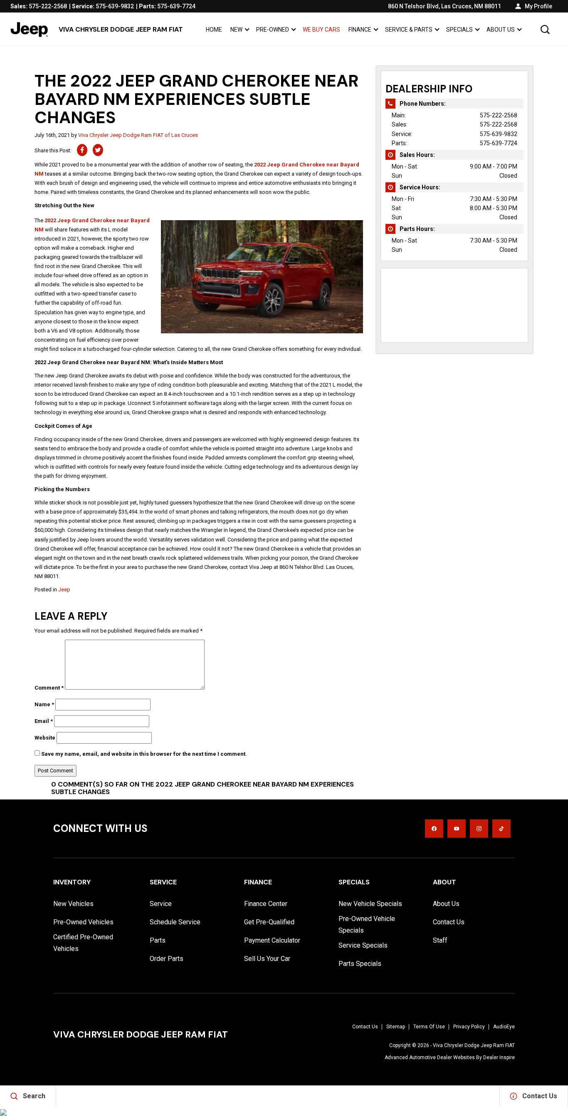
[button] (545, 29)
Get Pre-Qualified (269, 922)
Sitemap (395, 1027)
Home (214, 29)
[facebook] (434, 828)
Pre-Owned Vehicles (83, 922)
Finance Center (265, 904)
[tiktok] (501, 828)
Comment (49, 688)
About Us (501, 29)
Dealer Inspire (499, 1057)
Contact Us (448, 922)
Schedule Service (175, 922)
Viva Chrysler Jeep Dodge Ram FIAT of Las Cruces (138, 135)
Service (161, 904)
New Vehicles (73, 904)
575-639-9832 (498, 134)
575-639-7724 (498, 143)
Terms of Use (429, 1027)
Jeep (64, 589)
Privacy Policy (469, 1027)
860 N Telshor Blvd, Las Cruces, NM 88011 (444, 6)
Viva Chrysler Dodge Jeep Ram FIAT (474, 1045)
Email (44, 721)
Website (45, 738)
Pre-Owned (272, 29)
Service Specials (363, 945)
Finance (359, 29)
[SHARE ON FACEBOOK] (82, 150)
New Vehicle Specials (370, 904)
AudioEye (504, 1027)
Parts (157, 940)
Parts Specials (359, 964)
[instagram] (479, 828)
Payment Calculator (272, 940)
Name (44, 704)
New (236, 29)
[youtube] (456, 828)
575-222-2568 (498, 115)
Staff (440, 940)
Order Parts (166, 959)
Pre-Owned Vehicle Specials (366, 924)
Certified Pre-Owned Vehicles (83, 943)
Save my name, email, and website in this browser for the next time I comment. (144, 754)
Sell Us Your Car (267, 959)
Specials (459, 29)
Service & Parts (408, 29)
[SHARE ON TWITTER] (98, 150)
